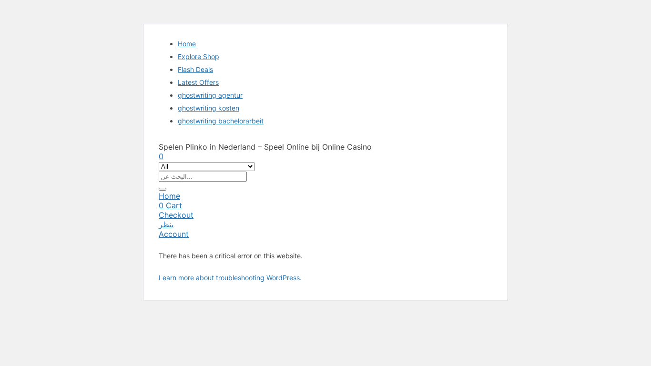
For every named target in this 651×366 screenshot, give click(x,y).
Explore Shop (198, 56)
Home (187, 44)
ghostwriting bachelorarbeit (221, 121)
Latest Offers (198, 82)
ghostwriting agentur (210, 95)
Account (174, 234)
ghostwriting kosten (208, 108)
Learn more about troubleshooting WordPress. (230, 278)
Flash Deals (195, 69)
